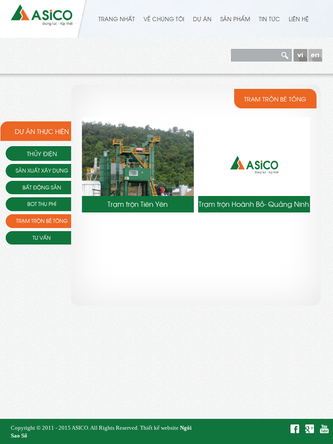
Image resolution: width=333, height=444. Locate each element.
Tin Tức (269, 19)
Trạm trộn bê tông (42, 220)
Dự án (202, 19)
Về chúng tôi (164, 19)
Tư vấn (42, 237)
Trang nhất (116, 19)
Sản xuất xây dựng (42, 170)
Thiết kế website (159, 427)
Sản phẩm (235, 19)
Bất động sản (42, 187)
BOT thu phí (41, 203)
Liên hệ (299, 19)
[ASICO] (41, 13)
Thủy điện (42, 153)
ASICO (80, 427)
